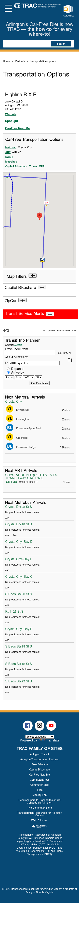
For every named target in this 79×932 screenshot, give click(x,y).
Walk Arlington (39, 820)
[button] (46, 203)
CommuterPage (39, 785)
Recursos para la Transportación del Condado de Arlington (39, 801)
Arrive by (17, 372)
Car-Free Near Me (17, 128)
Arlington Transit (39, 754)
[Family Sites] (68, 11)
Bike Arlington (39, 764)
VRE (42, 166)
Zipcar (33, 166)
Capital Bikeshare (16, 166)
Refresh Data (6, 330)
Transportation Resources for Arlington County (39, 814)
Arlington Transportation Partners (39, 759)
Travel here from (16, 349)
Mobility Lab (39, 795)
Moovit (18, 344)
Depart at (17, 368)
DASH (9, 157)
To (6, 362)
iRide (40, 790)
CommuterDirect (39, 779)
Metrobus (11, 161)
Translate (52, 740)
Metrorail (10, 147)
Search (61, 43)
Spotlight (11, 121)
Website (10, 114)
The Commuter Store (39, 807)
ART (8, 152)
